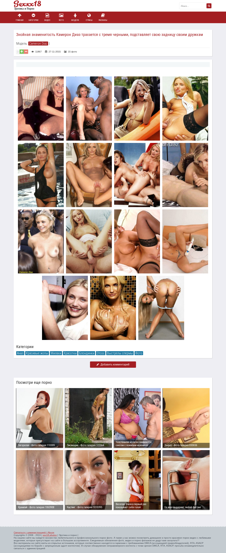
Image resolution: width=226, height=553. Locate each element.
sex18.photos (50, 535)
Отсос (101, 353)
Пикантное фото (30, 6)
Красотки (70, 353)
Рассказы (103, 20)
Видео (47, 20)
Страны (89, 20)
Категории (33, 20)
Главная (19, 20)
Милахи (56, 353)
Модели (75, 20)
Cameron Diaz (38, 43)
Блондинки (86, 353)
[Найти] (208, 5)
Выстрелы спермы (120, 353)
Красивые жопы (37, 353)
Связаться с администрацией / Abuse (34, 532)
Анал (20, 353)
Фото (61, 20)
